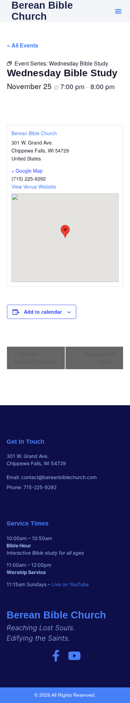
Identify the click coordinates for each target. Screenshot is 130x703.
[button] (118, 11)
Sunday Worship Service (34, 357)
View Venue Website (33, 186)
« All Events (22, 45)
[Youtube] (74, 655)
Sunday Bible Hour (100, 358)
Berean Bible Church (34, 133)
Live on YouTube (70, 584)
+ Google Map (27, 170)
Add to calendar (43, 311)
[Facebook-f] (56, 655)
